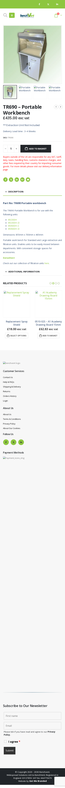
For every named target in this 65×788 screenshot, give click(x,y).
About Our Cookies (11, 428)
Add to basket (38, 148)
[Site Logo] (27, 15)
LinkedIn (16, 179)
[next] (60, 107)
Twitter (11, 179)
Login (5, 400)
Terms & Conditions (12, 419)
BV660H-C (13, 225)
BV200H (12, 219)
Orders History (9, 396)
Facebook (5, 179)
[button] (5, 15)
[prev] (56, 107)
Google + (22, 179)
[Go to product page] (16, 304)
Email (28, 179)
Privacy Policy (9, 423)
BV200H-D (14, 222)
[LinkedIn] (57, 4)
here (47, 263)
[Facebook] (39, 4)
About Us (7, 414)
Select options (18, 335)
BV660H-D (14, 228)
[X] (48, 4)
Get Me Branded (38, 781)
